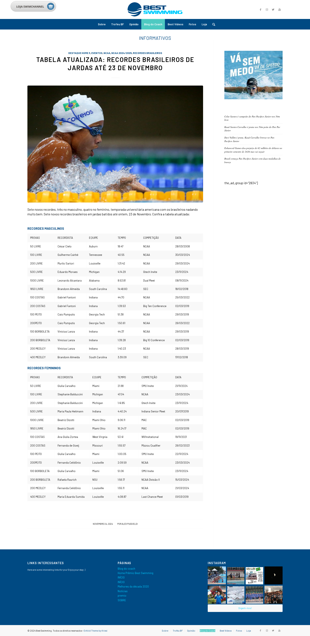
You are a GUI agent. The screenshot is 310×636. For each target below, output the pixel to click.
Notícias (123, 591)
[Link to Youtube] (279, 9)
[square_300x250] (253, 98)
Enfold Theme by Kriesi (95, 630)
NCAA (107, 52)
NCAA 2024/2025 (121, 52)
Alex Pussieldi (130, 523)
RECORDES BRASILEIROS (147, 52)
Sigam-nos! (245, 607)
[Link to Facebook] (260, 9)
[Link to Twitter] (273, 9)
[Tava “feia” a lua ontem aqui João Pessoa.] (273, 575)
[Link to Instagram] (267, 9)
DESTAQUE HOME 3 (79, 52)
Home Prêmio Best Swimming (135, 573)
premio (122, 595)
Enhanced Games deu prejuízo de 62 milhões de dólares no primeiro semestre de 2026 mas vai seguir (253, 149)
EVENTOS (96, 52)
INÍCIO (121, 577)
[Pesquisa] (212, 24)
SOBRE (122, 600)
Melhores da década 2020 (133, 586)
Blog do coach (126, 568)
